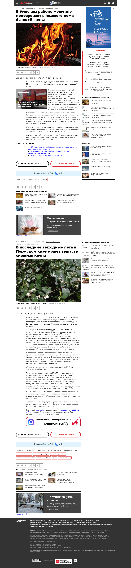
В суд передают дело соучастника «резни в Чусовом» (36, 194)
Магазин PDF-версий (92, 520)
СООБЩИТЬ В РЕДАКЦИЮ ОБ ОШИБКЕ (41, 527)
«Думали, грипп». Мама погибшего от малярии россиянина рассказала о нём (99, 72)
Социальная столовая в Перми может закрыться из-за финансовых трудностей (98, 89)
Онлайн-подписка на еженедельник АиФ (43, 522)
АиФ (63, 303)
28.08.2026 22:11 (21, 242)
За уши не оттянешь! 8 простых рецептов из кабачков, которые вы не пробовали (103, 102)
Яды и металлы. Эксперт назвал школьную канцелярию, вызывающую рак (101, 135)
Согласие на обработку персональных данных (43, 544)
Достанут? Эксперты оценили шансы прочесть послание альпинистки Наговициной (103, 115)
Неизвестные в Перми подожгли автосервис (49, 156)
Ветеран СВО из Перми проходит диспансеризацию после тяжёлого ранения (98, 81)
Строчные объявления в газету (87, 522)
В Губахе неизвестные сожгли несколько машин (34, 208)
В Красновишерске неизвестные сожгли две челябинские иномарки (48, 152)
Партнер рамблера (48, 560)
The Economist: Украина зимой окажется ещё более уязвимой (100, 167)
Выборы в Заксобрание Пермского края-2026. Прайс (69, 525)
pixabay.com (50, 67)
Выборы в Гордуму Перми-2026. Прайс (100, 525)
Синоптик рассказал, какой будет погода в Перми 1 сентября (35, 479)
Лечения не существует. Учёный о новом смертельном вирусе (101, 259)
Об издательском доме (38, 520)
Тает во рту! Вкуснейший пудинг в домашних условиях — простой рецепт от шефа (102, 280)
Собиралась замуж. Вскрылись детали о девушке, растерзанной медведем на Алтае (101, 122)
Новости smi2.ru (23, 236)
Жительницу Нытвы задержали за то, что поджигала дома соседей (68, 194)
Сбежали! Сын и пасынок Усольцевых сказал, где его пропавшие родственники (103, 247)
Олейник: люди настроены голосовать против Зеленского (100, 160)
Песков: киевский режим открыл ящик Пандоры (100, 153)
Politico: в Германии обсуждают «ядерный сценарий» (100, 174)
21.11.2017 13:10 (20, 8)
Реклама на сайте (64, 520)
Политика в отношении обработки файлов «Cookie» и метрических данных (50, 547)
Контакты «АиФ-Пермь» (66, 522)
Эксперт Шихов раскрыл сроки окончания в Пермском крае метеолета (35, 487)
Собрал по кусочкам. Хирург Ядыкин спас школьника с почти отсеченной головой (103, 253)
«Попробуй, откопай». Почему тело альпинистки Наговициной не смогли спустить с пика (102, 274)
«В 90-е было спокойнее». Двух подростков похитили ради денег (102, 128)
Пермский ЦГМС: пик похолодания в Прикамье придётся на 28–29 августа (65, 480)
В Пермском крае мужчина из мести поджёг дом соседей (66, 201)
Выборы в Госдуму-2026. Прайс (40, 525)
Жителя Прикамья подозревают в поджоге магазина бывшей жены (35, 201)
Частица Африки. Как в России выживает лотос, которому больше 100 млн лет (102, 108)
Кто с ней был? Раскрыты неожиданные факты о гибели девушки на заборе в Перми (98, 64)
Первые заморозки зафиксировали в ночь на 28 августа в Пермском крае (34, 474)
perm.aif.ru (40, 410)
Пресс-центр (52, 520)
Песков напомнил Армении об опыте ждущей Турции (102, 147)
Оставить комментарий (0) (65, 163)
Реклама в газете (77, 520)
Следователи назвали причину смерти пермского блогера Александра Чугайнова (98, 56)
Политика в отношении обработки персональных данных (46, 545)
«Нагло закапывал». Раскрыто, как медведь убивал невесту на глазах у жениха (102, 267)
